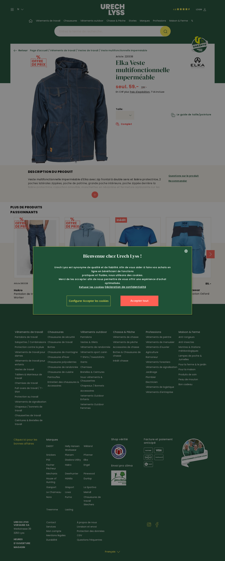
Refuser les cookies (91, 287)
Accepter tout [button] (139, 301)
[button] (89, 300)
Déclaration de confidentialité (125, 287)
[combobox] (186, 251)
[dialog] (112, 280)
